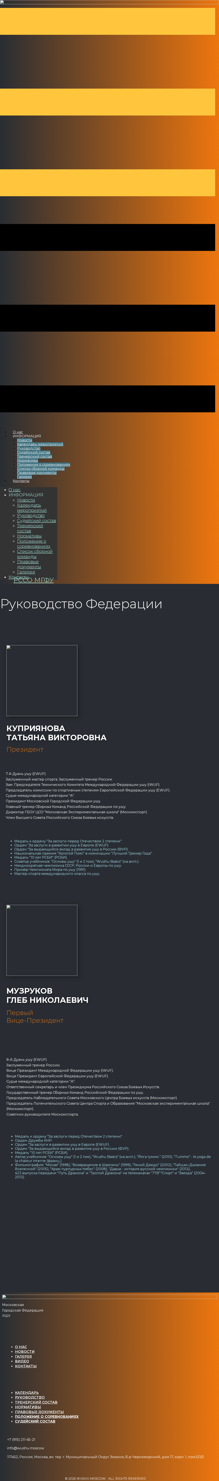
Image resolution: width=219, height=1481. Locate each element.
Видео (22, 1361)
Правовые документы (37, 473)
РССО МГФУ (33, 580)
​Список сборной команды (41, 469)
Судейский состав (33, 452)
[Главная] (109, 1298)
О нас (15, 489)
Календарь (27, 1393)
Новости (24, 440)
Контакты (21, 481)
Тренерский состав (34, 456)
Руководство (28, 448)
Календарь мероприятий (40, 444)
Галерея (26, 571)
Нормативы (27, 461)
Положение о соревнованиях (43, 465)
